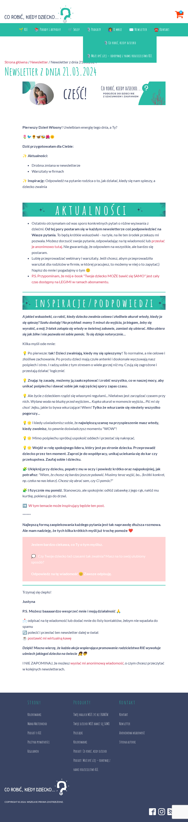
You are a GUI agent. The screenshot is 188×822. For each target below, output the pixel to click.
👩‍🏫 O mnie (115, 29)
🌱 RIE (23, 29)
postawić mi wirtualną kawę (49, 638)
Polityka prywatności (39, 742)
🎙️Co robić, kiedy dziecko (120, 43)
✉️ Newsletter (138, 29)
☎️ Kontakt (161, 29)
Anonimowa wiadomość (132, 733)
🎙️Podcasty (93, 29)
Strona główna (16, 62)
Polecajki (78, 733)
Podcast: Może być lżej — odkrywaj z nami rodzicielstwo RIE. (91, 765)
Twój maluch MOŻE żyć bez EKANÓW (90, 714)
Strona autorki (127, 742)
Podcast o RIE (34, 733)
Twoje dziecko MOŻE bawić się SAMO (91, 723)
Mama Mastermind (37, 723)
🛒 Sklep (74, 29)
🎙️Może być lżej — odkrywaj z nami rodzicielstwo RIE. (119, 56)
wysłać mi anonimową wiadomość (97, 663)
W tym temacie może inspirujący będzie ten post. (67, 505)
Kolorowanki (34, 714)
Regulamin (33, 751)
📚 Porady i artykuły (47, 29)
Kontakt (123, 714)
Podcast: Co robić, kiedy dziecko (90, 751)
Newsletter (39, 62)
